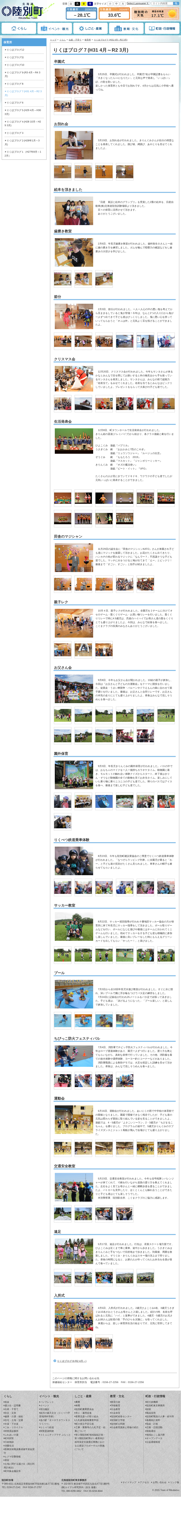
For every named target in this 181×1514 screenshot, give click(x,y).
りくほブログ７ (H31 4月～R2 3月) (110, 40)
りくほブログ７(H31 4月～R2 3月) (23, 93)
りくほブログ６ (15, 102)
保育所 (87, 40)
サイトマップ (129, 1482)
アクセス (144, 1482)
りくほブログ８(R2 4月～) (71, 1361)
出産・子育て (75, 40)
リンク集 (174, 1482)
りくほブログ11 (15, 57)
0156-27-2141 (14, 1487)
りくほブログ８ (15, 83)
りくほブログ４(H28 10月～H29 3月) (23, 123)
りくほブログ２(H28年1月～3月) (22, 142)
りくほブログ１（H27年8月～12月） (23, 154)
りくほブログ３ (15, 133)
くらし (62, 40)
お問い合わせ (159, 1482)
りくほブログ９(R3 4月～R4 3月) (22, 74)
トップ (53, 40)
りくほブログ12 (15, 49)
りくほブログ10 (15, 65)
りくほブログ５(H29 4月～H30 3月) (23, 112)
